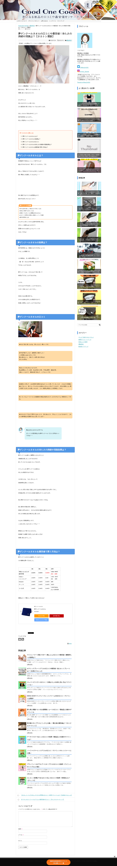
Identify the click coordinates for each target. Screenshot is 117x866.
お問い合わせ (44, 21)
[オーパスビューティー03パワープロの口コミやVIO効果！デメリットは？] (89, 220)
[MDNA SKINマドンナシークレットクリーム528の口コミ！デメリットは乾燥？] (22, 699)
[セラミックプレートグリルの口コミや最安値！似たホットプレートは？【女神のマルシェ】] (22, 671)
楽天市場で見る (56, 615)
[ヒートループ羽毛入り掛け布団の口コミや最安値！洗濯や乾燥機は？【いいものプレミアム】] (89, 282)
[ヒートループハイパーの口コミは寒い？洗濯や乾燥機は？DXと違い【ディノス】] (89, 313)
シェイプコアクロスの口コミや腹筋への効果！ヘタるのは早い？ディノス (88, 104)
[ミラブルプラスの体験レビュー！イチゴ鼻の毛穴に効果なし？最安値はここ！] (89, 204)
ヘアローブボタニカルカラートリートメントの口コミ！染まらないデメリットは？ (88, 170)
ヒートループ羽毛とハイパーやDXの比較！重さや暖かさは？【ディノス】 (89, 302)
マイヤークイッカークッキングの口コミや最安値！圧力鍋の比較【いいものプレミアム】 (89, 255)
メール (21, 834)
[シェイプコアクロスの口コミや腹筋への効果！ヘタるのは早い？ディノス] (89, 99)
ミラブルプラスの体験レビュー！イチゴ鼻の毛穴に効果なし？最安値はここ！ (89, 209)
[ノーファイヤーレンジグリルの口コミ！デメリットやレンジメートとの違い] (22, 753)
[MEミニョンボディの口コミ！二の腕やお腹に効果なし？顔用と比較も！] (89, 130)
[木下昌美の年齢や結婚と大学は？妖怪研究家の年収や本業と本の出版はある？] (89, 147)
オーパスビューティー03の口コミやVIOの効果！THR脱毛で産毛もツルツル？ (88, 240)
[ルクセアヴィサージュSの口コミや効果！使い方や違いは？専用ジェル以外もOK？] (89, 189)
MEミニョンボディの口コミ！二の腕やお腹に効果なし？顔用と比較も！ (89, 135)
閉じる (31, 133)
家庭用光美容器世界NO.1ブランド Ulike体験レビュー (59, 862)
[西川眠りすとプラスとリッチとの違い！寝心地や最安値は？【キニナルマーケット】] (22, 726)
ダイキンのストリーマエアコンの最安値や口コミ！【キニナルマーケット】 (42, 799)
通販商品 (69, 40)
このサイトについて (22, 21)
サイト (20, 840)
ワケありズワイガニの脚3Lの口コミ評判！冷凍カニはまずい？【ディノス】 (89, 271)
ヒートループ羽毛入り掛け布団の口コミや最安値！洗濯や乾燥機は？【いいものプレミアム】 (89, 286)
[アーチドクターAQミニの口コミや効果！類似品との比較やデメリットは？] (22, 740)
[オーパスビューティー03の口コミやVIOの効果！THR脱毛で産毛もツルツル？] (89, 235)
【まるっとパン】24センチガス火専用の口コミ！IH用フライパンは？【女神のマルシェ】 (46, 795)
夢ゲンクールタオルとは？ (30, 136)
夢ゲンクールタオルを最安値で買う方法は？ (35, 147)
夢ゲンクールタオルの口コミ (31, 141)
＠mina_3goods (84, 71)
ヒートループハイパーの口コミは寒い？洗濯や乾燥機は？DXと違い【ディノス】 (89, 317)
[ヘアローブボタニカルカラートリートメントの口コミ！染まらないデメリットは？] (89, 166)
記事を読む (30, 664)
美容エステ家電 (82, 342)
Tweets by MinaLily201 (83, 82)
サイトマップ (60, 21)
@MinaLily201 (84, 67)
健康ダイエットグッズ (84, 339)
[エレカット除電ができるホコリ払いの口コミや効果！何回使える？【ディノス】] (22, 781)
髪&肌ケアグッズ (83, 346)
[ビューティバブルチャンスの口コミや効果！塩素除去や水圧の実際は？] (89, 114)
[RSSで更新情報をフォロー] (97, 2)
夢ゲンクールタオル (40, 609)
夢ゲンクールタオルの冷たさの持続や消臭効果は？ (37, 144)
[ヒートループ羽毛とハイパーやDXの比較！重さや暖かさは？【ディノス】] (89, 297)
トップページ (52, 21)
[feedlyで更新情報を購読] (94, 2)
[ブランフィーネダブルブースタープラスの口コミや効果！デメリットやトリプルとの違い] (22, 767)
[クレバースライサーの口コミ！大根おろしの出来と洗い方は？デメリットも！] (22, 685)
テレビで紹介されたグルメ (86, 337)
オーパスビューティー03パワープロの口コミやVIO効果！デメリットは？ (89, 224)
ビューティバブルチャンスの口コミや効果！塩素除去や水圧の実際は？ (88, 119)
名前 (20, 829)
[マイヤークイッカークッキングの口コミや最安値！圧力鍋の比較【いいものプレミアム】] (89, 251)
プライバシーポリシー (33, 21)
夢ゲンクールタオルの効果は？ (31, 139)
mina (70, 643)
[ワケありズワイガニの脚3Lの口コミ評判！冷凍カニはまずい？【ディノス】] (89, 266)
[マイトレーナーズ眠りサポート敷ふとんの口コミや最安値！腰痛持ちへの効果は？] (22, 658)
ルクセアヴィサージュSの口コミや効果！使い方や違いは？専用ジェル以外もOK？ (89, 193)
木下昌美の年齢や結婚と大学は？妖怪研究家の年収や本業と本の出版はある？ (88, 155)
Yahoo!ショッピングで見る (41, 619)
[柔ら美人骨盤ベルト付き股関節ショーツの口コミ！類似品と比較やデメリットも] (22, 712)
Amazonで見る (41, 615)
